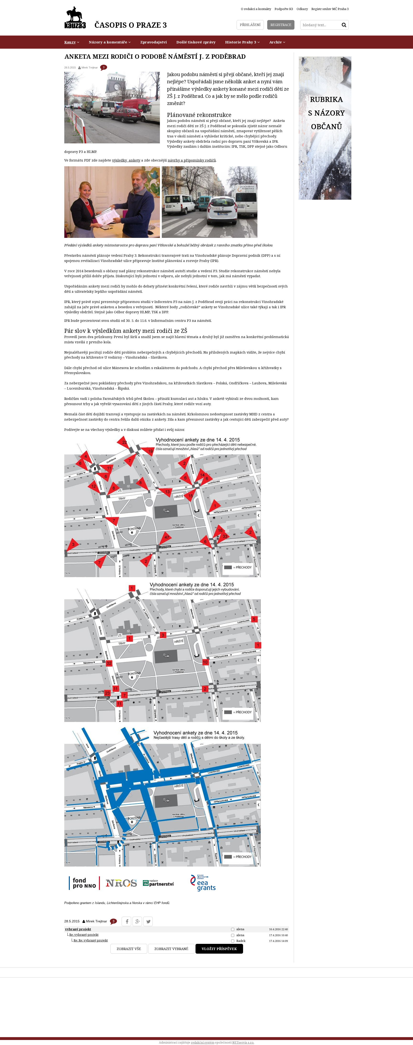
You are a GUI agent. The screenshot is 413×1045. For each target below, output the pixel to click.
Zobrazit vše (129, 948)
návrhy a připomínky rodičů (192, 160)
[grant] (142, 895)
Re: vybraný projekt (83, 934)
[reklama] (325, 198)
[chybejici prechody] (162, 721)
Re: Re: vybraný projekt (91, 940)
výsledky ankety (126, 160)
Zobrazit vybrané (171, 948)
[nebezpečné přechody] (162, 576)
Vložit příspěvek (219, 948)
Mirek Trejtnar (90, 67)
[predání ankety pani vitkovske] (112, 236)
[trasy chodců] (162, 865)
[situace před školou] (209, 236)
